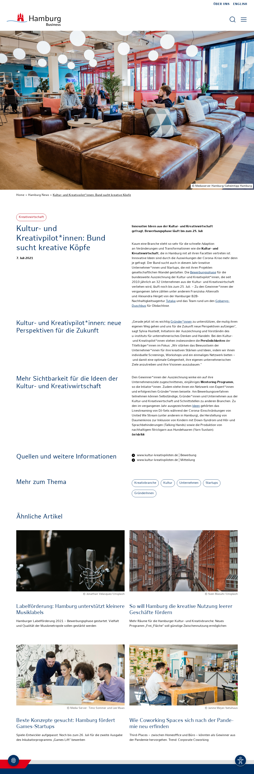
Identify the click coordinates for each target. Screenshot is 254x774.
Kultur (167, 483)
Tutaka (171, 301)
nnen (188, 321)
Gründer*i (177, 321)
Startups (212, 483)
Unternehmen (188, 483)
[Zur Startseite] (34, 19)
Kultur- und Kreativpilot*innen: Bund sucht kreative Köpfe (92, 195)
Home (20, 195)
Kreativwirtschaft (31, 217)
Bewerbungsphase (203, 272)
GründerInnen (144, 493)
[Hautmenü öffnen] (243, 19)
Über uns (222, 4)
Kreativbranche (145, 483)
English (240, 4)
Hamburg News (38, 195)
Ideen (196, 406)
